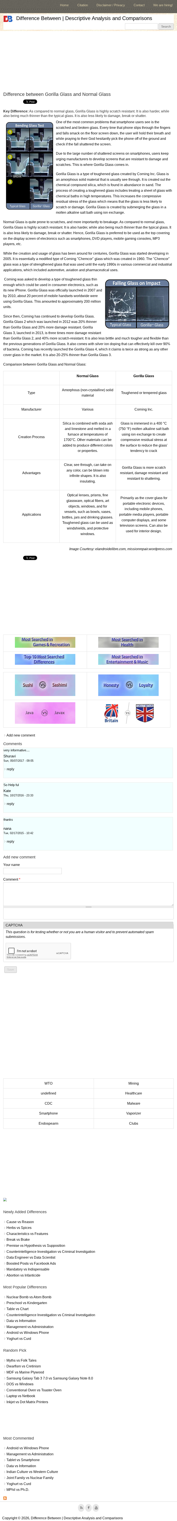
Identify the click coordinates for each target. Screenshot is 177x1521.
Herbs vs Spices (19, 1228)
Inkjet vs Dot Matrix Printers (27, 1402)
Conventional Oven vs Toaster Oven (34, 1390)
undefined (48, 1093)
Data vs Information (21, 1321)
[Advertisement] (88, 61)
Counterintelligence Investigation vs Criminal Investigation (50, 1251)
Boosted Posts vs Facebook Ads (31, 1263)
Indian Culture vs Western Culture (32, 1472)
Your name (11, 865)
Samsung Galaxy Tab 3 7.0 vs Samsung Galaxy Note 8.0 (49, 1378)
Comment (11, 879)
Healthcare (133, 1093)
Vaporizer (133, 1113)
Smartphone (48, 1113)
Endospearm (48, 1123)
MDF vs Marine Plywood (25, 1372)
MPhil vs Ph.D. (17, 1489)
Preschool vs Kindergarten (26, 1303)
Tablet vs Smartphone (23, 1460)
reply (10, 769)
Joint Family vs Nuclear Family (30, 1478)
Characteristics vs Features (27, 1234)
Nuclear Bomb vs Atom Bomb (28, 1297)
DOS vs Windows (19, 1384)
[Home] (8, 18)
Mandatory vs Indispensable (27, 1269)
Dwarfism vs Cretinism (23, 1366)
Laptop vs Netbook (20, 1396)
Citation (82, 5)
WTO (48, 1083)
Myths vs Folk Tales (21, 1360)
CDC (48, 1103)
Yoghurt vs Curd (18, 1338)
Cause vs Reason (20, 1222)
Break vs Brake (18, 1239)
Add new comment (20, 735)
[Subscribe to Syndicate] (5, 1499)
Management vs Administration (30, 1327)
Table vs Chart (17, 1309)
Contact (139, 5)
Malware (133, 1103)
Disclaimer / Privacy (110, 5)
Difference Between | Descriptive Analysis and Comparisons (84, 18)
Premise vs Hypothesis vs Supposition (35, 1245)
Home (64, 5)
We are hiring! (163, 5)
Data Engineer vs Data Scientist (30, 1257)
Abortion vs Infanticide (23, 1275)
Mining (133, 1083)
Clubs (133, 1123)
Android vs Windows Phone (27, 1332)
